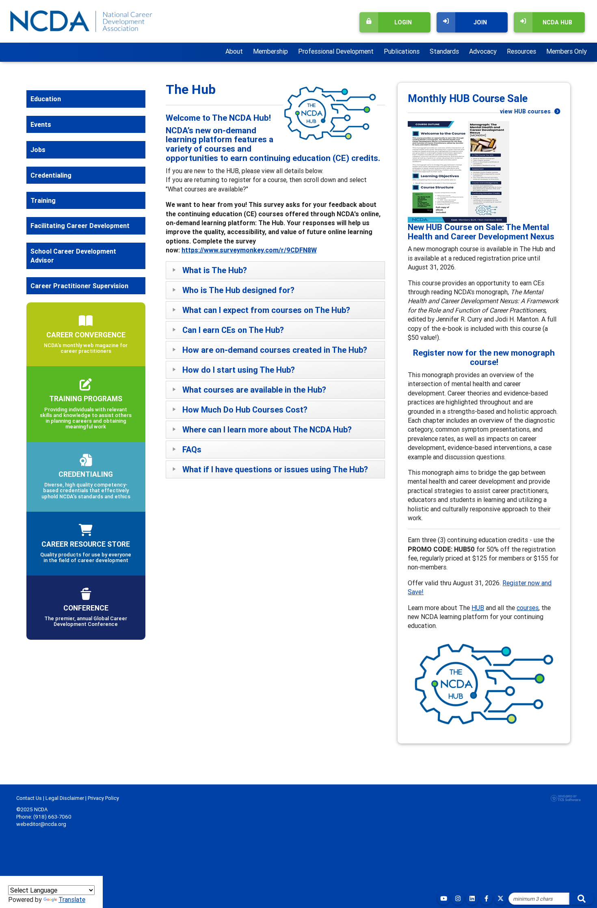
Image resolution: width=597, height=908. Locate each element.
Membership (270, 51)
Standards (444, 51)
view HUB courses (526, 111)
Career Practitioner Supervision (79, 286)
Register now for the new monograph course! (484, 357)
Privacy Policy (103, 798)
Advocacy (483, 51)
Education (45, 99)
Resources (521, 51)
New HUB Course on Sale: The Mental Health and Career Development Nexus (481, 232)
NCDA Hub (557, 22)
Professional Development (336, 51)
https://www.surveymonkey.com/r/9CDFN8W (249, 250)
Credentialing (50, 175)
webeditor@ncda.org (41, 824)
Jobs (37, 150)
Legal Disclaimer (64, 798)
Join (480, 22)
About (234, 51)
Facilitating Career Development (80, 226)
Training (43, 200)
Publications (402, 51)
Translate (71, 899)
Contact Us (29, 798)
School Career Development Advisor (73, 255)
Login (403, 22)
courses (528, 608)
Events (40, 124)
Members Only (566, 51)
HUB (478, 608)
